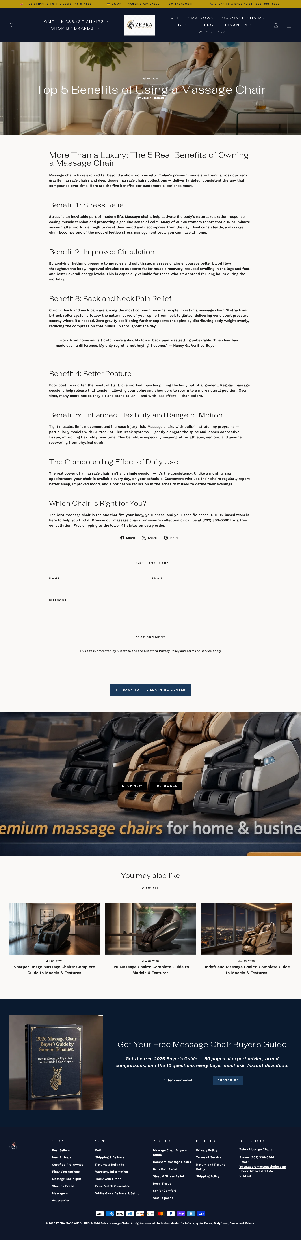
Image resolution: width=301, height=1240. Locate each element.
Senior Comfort (164, 1190)
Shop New (132, 785)
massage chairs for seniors (137, 520)
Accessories (61, 1200)
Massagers (60, 1193)
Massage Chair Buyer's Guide (170, 1152)
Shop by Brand (63, 1186)
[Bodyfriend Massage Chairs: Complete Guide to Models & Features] (246, 929)
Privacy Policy (169, 651)
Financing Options (66, 1171)
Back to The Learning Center (153, 689)
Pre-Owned (166, 785)
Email (158, 578)
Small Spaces (163, 1198)
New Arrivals (61, 1157)
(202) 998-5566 (216, 520)
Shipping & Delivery (110, 1157)
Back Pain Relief (165, 1169)
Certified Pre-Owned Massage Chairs (215, 18)
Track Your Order (108, 1179)
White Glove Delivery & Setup (117, 1193)
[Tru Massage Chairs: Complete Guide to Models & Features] (150, 929)
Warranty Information (111, 1171)
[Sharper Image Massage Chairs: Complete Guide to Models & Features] (54, 929)
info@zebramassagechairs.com (262, 1166)
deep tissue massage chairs (122, 180)
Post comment (150, 637)
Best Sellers (196, 25)
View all (150, 888)
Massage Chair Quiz (66, 1179)
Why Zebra (213, 32)
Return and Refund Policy (210, 1167)
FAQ (98, 1150)
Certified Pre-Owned (68, 1164)
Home (48, 21)
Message (58, 599)
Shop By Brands (73, 28)
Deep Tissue (162, 1183)
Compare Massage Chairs (172, 1162)
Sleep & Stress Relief (168, 1176)
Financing (238, 25)
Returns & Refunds (109, 1164)
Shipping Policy (207, 1176)
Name (54, 578)
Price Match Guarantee (112, 1186)
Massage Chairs (83, 21)
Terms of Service (199, 651)
